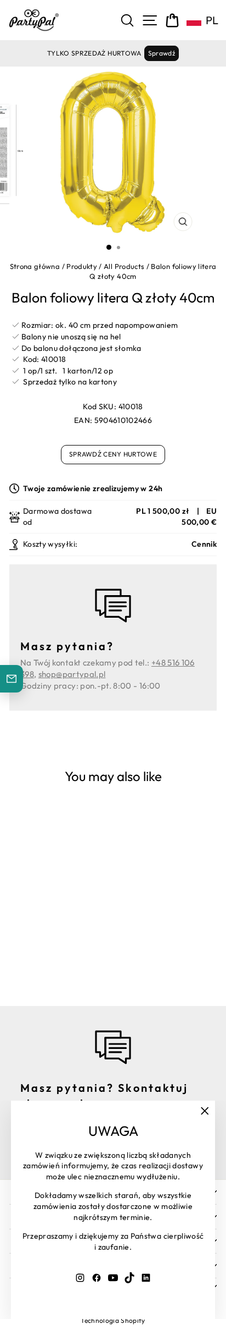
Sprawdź (161, 53)
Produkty (81, 266)
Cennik (204, 544)
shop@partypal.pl (72, 674)
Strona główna (35, 266)
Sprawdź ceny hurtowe (113, 454)
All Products (124, 266)
